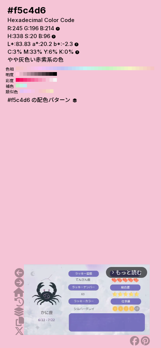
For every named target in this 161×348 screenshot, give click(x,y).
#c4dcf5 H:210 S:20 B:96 (74, 68)
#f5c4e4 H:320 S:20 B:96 (32, 68)
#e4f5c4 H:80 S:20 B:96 (122, 68)
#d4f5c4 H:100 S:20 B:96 (115, 68)
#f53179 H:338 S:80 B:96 (25, 80)
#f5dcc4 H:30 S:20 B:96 (141, 68)
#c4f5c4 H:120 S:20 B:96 (107, 68)
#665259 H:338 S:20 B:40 (40, 74)
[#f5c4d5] (19, 273)
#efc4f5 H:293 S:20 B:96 (25, 91)
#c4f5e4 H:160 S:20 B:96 (92, 68)
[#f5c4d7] (19, 282)
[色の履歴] (19, 302)
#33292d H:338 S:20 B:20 (47, 74)
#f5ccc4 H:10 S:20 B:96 (149, 68)
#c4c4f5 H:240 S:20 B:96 (62, 68)
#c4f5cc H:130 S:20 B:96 (104, 68)
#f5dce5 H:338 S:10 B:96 (51, 80)
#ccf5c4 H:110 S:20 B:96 (111, 68)
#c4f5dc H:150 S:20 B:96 (96, 68)
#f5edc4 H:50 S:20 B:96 (134, 68)
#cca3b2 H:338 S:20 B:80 (25, 74)
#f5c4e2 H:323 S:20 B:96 (33, 91)
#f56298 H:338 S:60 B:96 (32, 80)
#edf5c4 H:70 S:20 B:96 (126, 68)
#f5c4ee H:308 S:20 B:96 (29, 91)
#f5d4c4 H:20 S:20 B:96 (145, 68)
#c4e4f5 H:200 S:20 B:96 (77, 68)
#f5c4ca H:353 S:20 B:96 (40, 91)
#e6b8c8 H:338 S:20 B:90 (21, 74)
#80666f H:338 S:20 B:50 (36, 74)
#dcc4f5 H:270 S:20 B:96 (51, 68)
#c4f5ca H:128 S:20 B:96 (17, 85)
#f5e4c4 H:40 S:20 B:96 (137, 68)
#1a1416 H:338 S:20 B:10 (51, 74)
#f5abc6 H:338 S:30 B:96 (44, 80)
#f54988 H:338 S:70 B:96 (29, 80)
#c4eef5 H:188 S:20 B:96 (25, 85)
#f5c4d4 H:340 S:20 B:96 (25, 68)
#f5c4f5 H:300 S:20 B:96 (40, 68)
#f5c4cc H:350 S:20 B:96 (21, 68)
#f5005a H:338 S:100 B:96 (17, 80)
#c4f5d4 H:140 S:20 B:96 (100, 68)
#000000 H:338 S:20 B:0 (55, 74)
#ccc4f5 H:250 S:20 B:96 (59, 68)
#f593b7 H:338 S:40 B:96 (40, 80)
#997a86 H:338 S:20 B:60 (32, 74)
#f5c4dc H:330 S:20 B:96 (29, 68)
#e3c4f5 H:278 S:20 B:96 (22, 91)
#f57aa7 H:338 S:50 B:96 (36, 80)
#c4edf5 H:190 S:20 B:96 (81, 68)
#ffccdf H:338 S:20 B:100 (17, 74)
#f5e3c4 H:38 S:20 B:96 (52, 91)
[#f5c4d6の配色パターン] (18, 311)
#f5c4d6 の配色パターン (39, 100)
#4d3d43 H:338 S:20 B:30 (44, 74)
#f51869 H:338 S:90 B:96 (21, 80)
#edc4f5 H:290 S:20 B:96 (44, 68)
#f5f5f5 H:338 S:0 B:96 (55, 80)
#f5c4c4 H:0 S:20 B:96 (152, 68)
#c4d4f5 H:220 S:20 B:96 (70, 68)
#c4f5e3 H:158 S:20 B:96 (21, 85)
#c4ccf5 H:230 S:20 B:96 (66, 68)
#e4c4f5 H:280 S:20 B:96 (47, 68)
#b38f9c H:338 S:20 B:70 (29, 74)
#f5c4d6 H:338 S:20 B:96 (47, 80)
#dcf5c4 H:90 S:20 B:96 (119, 68)
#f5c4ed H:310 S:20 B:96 (36, 68)
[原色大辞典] (18, 292)
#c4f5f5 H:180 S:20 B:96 (85, 68)
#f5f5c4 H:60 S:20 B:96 (130, 68)
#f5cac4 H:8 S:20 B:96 (44, 91)
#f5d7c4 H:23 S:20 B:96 (48, 91)
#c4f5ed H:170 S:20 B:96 (89, 68)
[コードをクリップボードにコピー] (20, 321)
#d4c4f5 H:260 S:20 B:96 (55, 68)
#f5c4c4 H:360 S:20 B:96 (17, 68)
